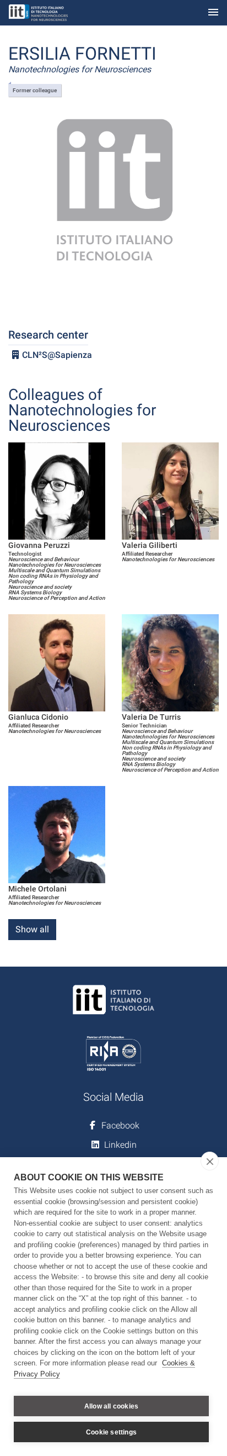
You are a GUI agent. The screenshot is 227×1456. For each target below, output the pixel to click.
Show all (32, 929)
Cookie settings (111, 1432)
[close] (210, 1161)
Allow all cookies (111, 1406)
